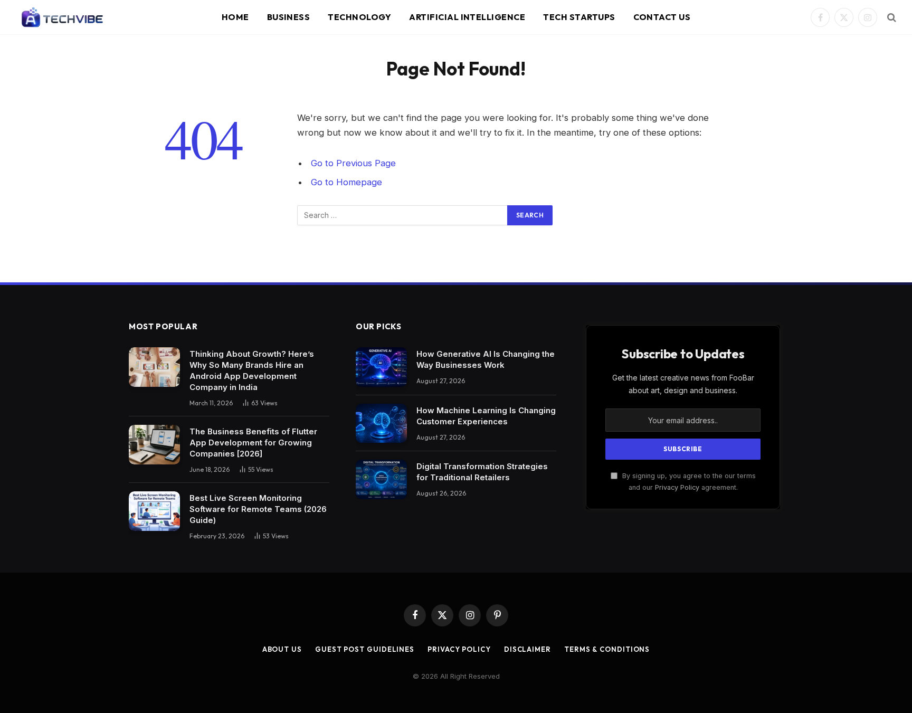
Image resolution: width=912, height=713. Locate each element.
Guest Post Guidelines (364, 649)
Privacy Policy (677, 487)
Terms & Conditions (607, 649)
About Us (282, 649)
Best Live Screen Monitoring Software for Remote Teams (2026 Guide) (258, 509)
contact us (662, 17)
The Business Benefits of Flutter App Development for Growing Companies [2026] (253, 442)
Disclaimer (527, 649)
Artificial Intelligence (467, 17)
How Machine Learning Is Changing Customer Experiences (486, 415)
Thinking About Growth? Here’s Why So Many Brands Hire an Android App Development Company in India (251, 370)
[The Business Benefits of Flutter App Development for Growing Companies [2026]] (154, 444)
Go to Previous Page (353, 163)
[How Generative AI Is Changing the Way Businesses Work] (381, 367)
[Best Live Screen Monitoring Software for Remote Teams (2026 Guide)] (154, 511)
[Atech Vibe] (62, 17)
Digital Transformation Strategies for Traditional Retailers (482, 471)
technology (359, 17)
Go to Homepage (346, 182)
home (235, 17)
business (288, 17)
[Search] (890, 18)
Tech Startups (579, 17)
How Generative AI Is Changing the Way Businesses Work (485, 359)
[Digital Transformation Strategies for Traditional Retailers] (381, 479)
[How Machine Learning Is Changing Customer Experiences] (381, 423)
